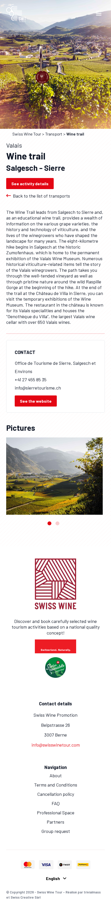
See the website (36, 401)
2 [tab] (57, 523)
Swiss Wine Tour (26, 133)
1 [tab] (49, 523)
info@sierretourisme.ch (38, 388)
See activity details (30, 183)
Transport (53, 133)
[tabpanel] (54, 476)
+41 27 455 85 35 (30, 379)
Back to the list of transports (41, 196)
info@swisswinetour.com (55, 745)
